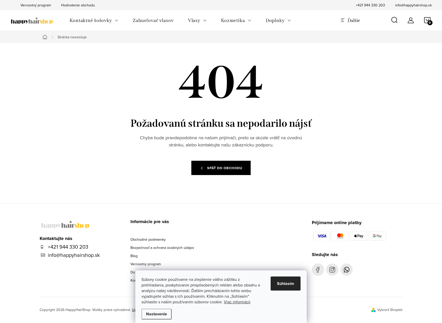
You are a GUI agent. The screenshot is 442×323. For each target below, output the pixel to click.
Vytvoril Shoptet (389, 309)
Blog (134, 255)
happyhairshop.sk (332, 269)
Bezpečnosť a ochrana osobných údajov (162, 247)
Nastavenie (156, 314)
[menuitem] (94, 20)
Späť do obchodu (224, 168)
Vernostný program (145, 264)
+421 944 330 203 (370, 5)
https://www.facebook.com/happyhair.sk (318, 269)
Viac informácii (237, 302)
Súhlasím (285, 283)
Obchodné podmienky (148, 239)
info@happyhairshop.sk (413, 5)
